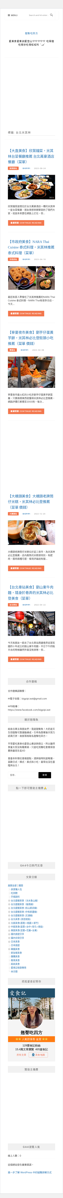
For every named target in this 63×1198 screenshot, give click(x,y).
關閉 (21, 885)
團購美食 (15, 956)
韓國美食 (15, 949)
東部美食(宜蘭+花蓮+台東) (24, 930)
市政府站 (13, 259)
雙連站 (12, 350)
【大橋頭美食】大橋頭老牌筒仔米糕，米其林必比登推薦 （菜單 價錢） (30, 502)
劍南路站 (13, 168)
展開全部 (12, 885)
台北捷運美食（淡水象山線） (25, 900)
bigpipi (26, 168)
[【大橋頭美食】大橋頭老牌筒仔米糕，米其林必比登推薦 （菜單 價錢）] (31, 532)
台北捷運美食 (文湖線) (22, 915)
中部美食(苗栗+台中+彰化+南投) (27, 926)
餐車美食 (15, 960)
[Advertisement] (31, 98)
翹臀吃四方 (31, 33)
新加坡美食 (16, 952)
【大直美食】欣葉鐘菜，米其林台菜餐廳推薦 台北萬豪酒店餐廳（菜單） (31, 156)
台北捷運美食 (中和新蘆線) (24, 911)
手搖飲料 (15, 896)
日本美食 (15, 941)
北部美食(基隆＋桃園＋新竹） (25, 923)
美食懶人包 (16, 889)
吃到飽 (14, 893)
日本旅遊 (15, 945)
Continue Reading (31, 223)
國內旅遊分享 (17, 934)
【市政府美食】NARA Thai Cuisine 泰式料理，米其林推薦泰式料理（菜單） (31, 247)
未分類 (14, 971)
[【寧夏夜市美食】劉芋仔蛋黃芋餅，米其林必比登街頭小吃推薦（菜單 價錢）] (31, 372)
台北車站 (13, 605)
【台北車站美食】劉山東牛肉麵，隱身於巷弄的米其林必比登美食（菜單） (30, 593)
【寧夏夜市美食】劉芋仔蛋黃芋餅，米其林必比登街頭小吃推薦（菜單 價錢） (30, 338)
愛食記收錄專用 (18, 967)
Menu (14, 15)
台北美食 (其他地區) (21, 919)
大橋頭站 (13, 514)
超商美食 (15, 964)
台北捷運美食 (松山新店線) (24, 908)
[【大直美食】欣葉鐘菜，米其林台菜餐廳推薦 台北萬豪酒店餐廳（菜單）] (31, 187)
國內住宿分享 (17, 938)
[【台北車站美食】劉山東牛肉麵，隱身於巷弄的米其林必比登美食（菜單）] (31, 623)
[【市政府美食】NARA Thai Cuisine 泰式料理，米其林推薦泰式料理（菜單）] (31, 277)
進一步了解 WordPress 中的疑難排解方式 (30, 1172)
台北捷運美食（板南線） (23, 904)
